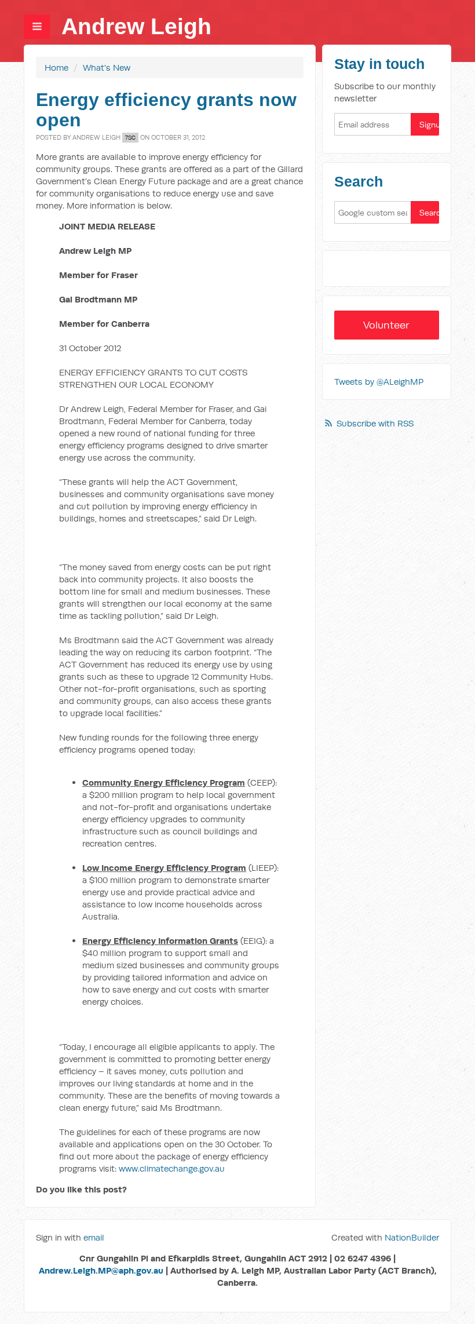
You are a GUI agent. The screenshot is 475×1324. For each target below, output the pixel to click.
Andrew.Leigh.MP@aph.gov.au (101, 1270)
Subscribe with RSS (375, 423)
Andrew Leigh (136, 26)
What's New (106, 67)
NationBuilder (412, 1237)
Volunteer (386, 324)
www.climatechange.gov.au (172, 1168)
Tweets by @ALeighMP (378, 381)
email (93, 1237)
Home (56, 67)
